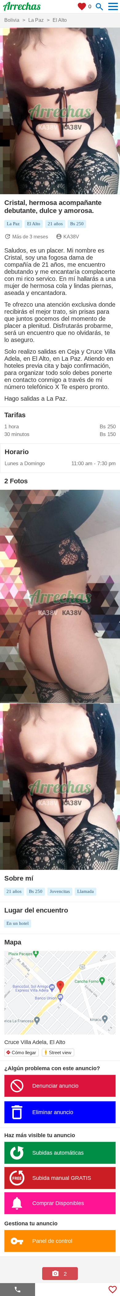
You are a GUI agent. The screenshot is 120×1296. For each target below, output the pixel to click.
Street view (57, 1052)
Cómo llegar (21, 1052)
